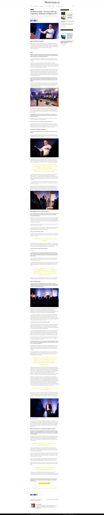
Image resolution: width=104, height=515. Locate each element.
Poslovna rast (42, 6)
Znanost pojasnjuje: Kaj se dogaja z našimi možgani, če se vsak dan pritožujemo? (36, 500)
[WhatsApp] (37, 20)
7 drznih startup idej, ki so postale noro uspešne (52, 499)
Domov (32, 6)
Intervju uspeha (48, 6)
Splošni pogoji (65, 514)
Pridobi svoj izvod (63, 26)
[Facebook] (31, 20)
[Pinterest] (35, 20)
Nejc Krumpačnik (34, 18)
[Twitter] (33, 20)
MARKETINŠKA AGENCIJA (59, 6)
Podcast (53, 6)
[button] (73, 6)
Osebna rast (36, 6)
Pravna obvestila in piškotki (70, 514)
